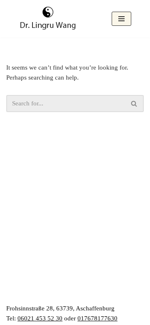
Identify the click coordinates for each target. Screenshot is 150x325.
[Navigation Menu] (121, 19)
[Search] (134, 103)
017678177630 (98, 318)
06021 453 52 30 (40, 318)
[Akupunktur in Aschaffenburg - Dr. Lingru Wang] (47, 19)
